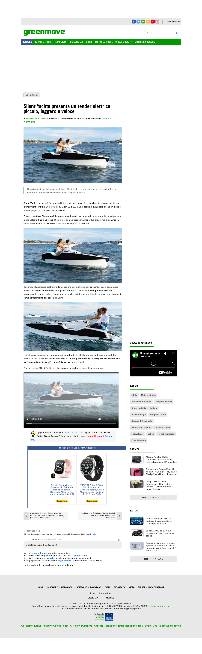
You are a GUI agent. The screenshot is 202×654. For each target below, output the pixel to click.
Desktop (93, 598)
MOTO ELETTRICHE (104, 42)
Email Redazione (127, 625)
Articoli (135, 449)
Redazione (111, 625)
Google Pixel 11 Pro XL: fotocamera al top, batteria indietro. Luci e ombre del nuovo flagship (159, 485)
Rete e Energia (138, 414)
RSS (140, 625)
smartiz (35, 539)
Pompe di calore (158, 414)
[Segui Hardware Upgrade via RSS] (148, 21)
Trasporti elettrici (163, 401)
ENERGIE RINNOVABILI (145, 42)
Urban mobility (138, 408)
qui (62, 565)
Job (155, 625)
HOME (40, 587)
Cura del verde (138, 440)
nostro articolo (71, 432)
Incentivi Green (162, 427)
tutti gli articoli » (153, 497)
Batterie (153, 408)
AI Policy (75, 625)
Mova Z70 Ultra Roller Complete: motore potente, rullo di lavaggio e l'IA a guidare (161, 459)
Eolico (151, 434)
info (94, 534)
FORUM (141, 587)
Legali (37, 625)
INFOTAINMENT (76, 42)
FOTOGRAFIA (119, 587)
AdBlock (98, 625)
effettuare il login (38, 553)
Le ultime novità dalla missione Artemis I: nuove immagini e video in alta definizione (97, 515)
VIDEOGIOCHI (67, 587)
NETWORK (27, 42)
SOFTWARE (82, 587)
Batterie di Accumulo (141, 421)
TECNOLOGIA (60, 42)
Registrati (176, 22)
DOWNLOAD (95, 587)
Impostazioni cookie (170, 625)
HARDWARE (52, 587)
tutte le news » (153, 559)
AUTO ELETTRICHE (43, 42)
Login (168, 22)
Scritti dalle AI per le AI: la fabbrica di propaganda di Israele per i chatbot (159, 521)
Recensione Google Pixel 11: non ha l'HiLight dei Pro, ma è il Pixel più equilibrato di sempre (161, 471)
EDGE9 (107, 587)
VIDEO (131, 587)
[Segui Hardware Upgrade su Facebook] (134, 21)
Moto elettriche (148, 395)
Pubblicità (86, 625)
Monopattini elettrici (141, 427)
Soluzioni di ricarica (141, 401)
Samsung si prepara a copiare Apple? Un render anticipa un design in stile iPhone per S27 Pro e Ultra (161, 547)
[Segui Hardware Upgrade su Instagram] (157, 21)
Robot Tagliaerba (166, 434)
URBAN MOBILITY (123, 42)
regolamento (64, 560)
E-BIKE (89, 42)
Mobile (110, 598)
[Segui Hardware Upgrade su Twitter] (138, 21)
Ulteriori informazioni (159, 606)
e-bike (134, 395)
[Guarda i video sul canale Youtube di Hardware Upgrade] (153, 21)
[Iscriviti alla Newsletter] (143, 21)
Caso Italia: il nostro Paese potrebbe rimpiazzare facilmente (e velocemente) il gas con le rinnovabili (47, 515)
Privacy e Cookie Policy (55, 625)
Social (148, 625)
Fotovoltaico (137, 434)
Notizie (134, 511)
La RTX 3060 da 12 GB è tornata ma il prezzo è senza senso (160, 533)
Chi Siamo (27, 625)
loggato (50, 558)
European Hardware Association (99, 618)
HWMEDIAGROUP (156, 587)
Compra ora (62, 501)
